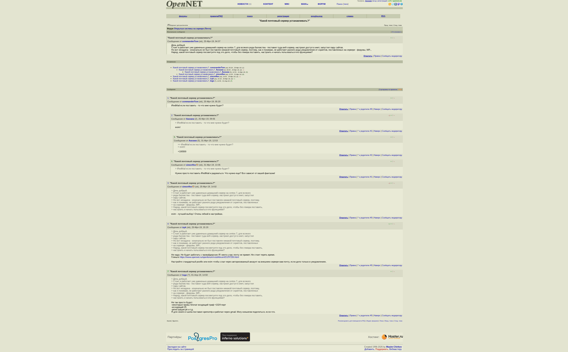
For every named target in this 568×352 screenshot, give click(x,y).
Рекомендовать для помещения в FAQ (351, 321)
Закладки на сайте (176, 347)
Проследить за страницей (180, 349)
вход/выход (316, 16)
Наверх (377, 109)
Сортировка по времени (388, 89)
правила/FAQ (216, 16)
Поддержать (381, 349)
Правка (377, 56)
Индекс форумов (372, 321)
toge (212, 81)
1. (168, 98)
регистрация (382, 1)
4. (168, 224)
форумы (183, 16)
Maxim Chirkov (394, 347)
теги (346, 4)
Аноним (220, 70)
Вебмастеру (395, 349)
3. (168, 183)
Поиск (339, 4)
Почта (208, 29)
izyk (212, 79)
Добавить (369, 349)
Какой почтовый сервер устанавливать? (191, 67)
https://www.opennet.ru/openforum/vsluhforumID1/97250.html (209, 257)
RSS (383, 16)
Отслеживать (396, 32)
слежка (350, 16)
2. (172, 115)
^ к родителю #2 (365, 155)
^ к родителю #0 (365, 109)
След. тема (398, 321)
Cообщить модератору (392, 56)
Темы (381, 321)
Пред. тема (389, 321)
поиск (250, 16)
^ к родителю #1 (365, 131)
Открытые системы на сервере (189, 29)
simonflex (220, 74)
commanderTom (190, 41)
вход (374, 1)
